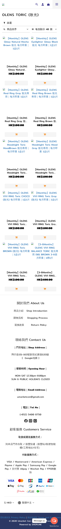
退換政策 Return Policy (30, 325)
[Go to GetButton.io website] (54, 526)
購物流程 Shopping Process (30, 318)
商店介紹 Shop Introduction (30, 311)
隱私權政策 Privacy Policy (12, 517)
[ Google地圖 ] (30, 358)
